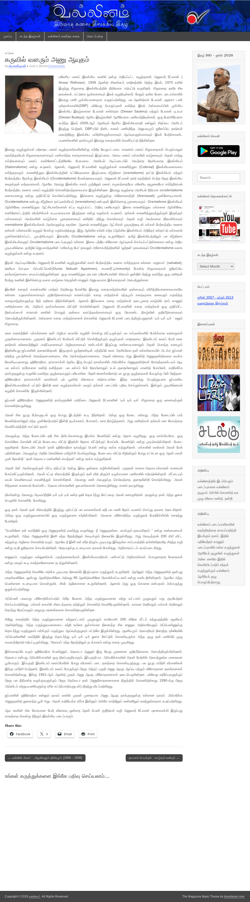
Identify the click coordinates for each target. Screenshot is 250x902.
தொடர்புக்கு (95, 36)
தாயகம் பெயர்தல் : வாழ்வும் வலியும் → (154, 758)
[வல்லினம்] (125, 16)
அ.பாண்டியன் (17, 66)
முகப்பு (8, 36)
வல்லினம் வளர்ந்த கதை (64, 36)
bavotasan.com (234, 896)
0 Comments (56, 66)
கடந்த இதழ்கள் (30, 36)
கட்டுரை (9, 53)
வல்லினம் (34, 896)
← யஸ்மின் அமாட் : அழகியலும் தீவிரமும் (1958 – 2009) (45, 758)
